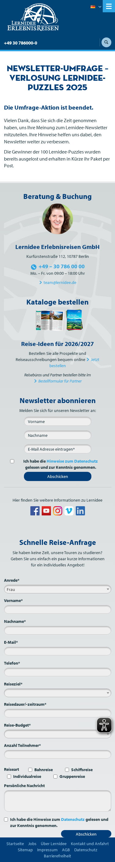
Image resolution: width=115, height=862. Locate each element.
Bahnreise (43, 769)
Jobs (32, 843)
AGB (66, 849)
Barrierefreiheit (57, 856)
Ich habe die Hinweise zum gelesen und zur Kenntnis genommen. (59, 822)
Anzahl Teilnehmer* (22, 745)
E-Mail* (11, 642)
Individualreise (27, 776)
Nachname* (15, 621)
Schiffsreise (82, 769)
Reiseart (11, 769)
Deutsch (95, 7)
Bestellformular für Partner (60, 381)
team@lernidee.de (60, 282)
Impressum (47, 849)
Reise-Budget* (17, 725)
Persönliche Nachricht (24, 785)
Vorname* (13, 600)
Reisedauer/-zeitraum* (25, 704)
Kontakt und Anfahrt (90, 843)
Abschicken (57, 476)
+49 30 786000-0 (20, 43)
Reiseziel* (13, 684)
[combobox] (57, 589)
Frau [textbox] (11, 589)
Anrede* (11, 580)
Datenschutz (73, 819)
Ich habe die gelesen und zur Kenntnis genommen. (60, 464)
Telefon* (12, 663)
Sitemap (25, 849)
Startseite (15, 843)
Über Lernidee (54, 843)
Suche (106, 42)
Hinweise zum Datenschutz (72, 461)
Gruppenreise (72, 776)
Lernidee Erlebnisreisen (33, 17)
